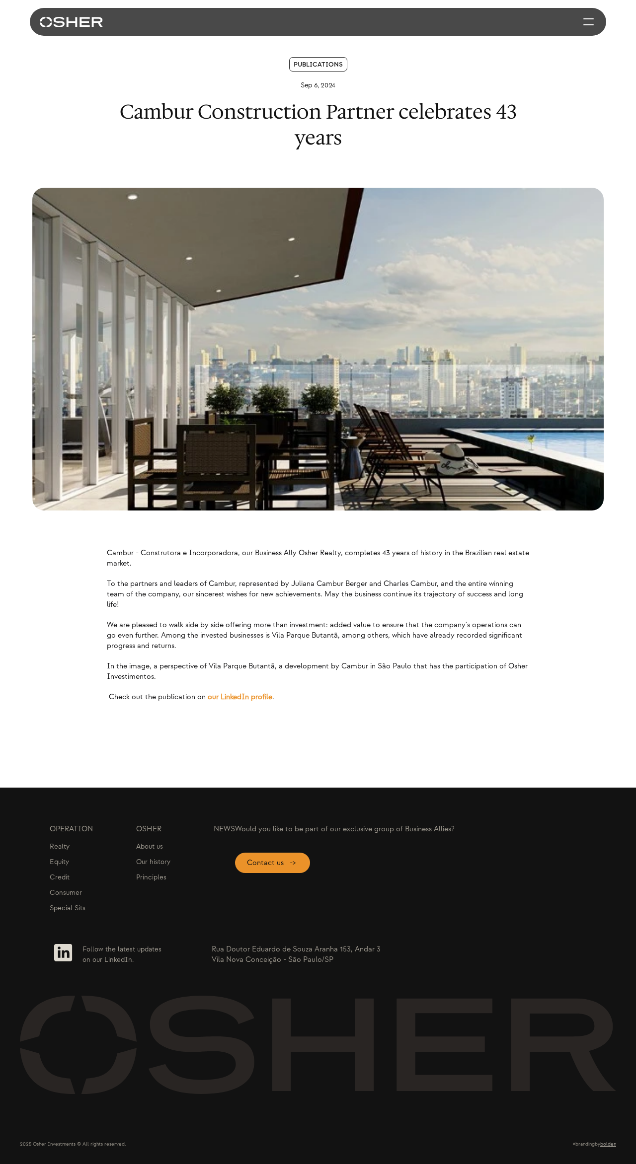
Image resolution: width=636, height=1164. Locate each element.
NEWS (224, 829)
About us (149, 846)
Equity (59, 862)
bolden (608, 1144)
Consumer (66, 892)
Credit (60, 877)
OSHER (148, 829)
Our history (153, 862)
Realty (60, 846)
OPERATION (71, 829)
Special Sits (67, 908)
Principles (151, 877)
